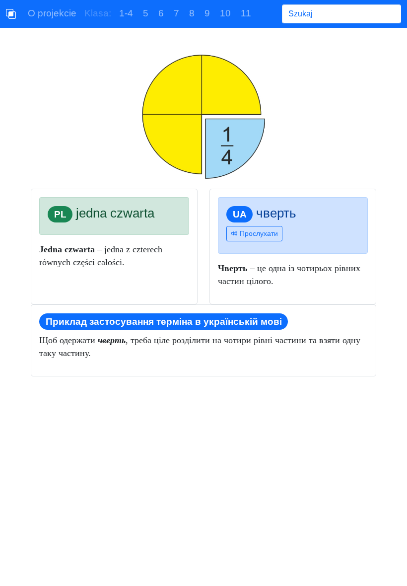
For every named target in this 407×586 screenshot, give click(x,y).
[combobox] (341, 13)
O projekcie (52, 13)
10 (225, 13)
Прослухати (258, 233)
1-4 (126, 13)
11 (246, 13)
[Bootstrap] (11, 13)
